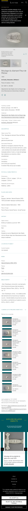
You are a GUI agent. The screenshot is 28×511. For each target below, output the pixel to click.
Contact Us (14, 479)
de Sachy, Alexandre (7, 79)
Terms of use (14, 481)
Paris (2, 268)
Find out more (18, 493)
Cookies (14, 484)
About (14, 476)
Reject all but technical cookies (14, 502)
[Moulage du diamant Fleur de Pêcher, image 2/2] (16, 63)
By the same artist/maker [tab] (14, 426)
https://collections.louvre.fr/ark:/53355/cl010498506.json (14, 409)
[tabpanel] (14, 449)
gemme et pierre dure (7, 273)
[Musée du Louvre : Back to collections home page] (14, 2)
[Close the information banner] (26, 15)
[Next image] (25, 63)
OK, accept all (14, 498)
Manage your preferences (14, 507)
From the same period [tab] (14, 427)
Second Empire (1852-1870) (9, 263)
